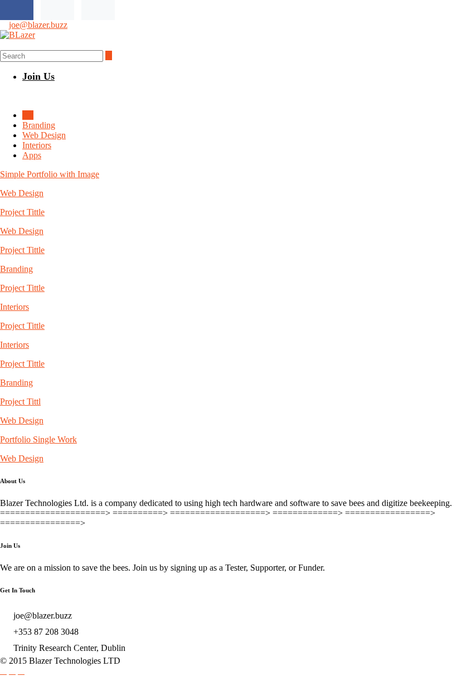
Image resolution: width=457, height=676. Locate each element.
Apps (31, 155)
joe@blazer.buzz (38, 25)
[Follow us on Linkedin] (98, 10)
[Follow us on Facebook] (16, 10)
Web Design (44, 135)
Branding (38, 125)
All (27, 115)
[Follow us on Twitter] (57, 10)
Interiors (36, 145)
